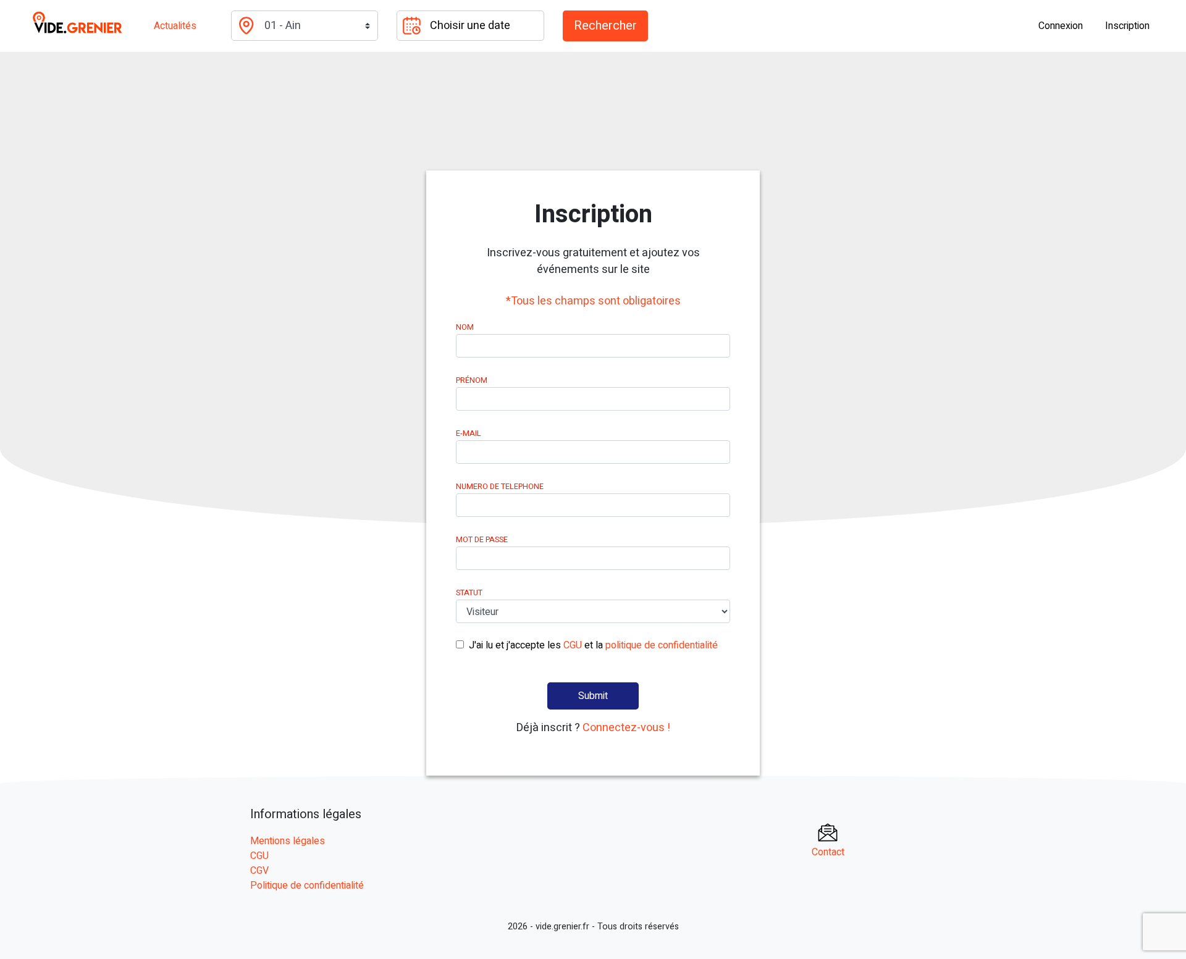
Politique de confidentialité (307, 885)
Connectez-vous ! (626, 727)
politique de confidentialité (661, 645)
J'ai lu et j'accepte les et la (593, 645)
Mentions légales (287, 841)
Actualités (175, 26)
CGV (259, 870)
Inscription (1127, 26)
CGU (572, 645)
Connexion (1060, 26)
